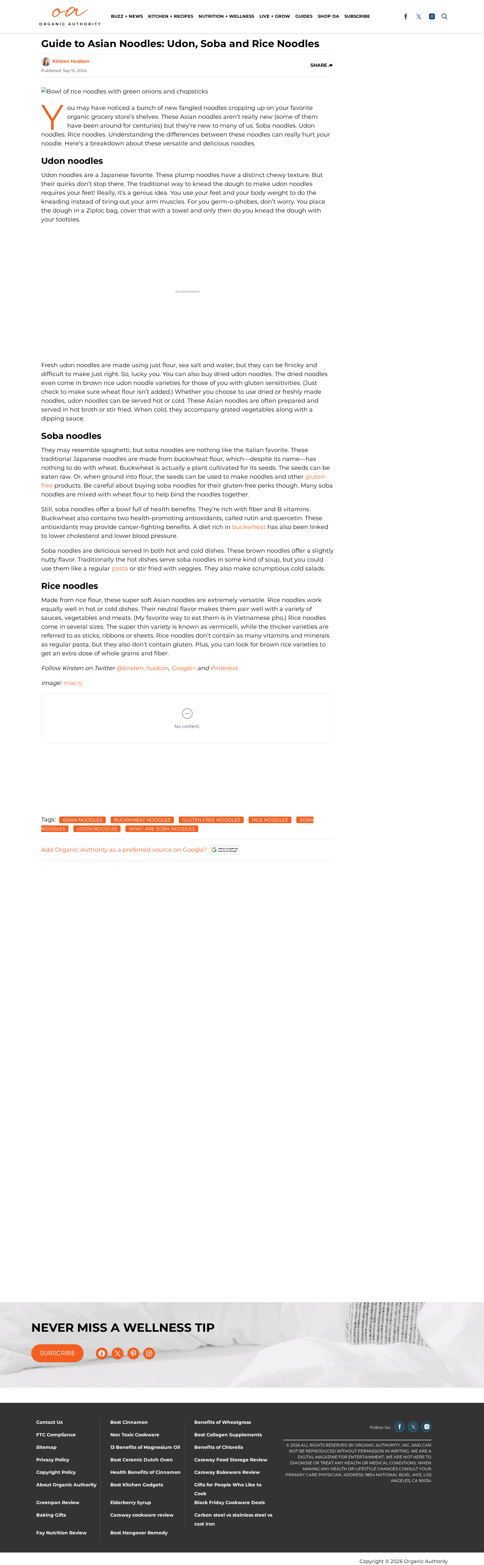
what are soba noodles (162, 829)
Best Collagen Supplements (228, 1435)
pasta (120, 568)
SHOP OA (328, 16)
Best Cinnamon (129, 1422)
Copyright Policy (56, 1472)
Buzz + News (127, 16)
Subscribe (357, 16)
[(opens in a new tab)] (405, 16)
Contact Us (49, 1422)
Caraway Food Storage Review (230, 1460)
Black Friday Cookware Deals (229, 1502)
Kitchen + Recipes (170, 16)
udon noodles (97, 829)
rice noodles (270, 820)
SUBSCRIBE (57, 1353)
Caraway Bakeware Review (227, 1472)
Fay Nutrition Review (61, 1533)
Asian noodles (82, 820)
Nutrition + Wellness (226, 16)
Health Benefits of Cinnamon (145, 1472)
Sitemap (46, 1447)
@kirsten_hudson (142, 668)
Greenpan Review (57, 1502)
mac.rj (72, 683)
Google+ (183, 668)
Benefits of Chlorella (218, 1447)
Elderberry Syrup (130, 1502)
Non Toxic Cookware (134, 1435)
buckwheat (249, 527)
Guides (303, 16)
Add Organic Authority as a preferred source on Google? (124, 849)
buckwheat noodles (142, 820)
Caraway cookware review (142, 1515)
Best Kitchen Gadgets (136, 1485)
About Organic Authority (66, 1485)
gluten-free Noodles (211, 820)
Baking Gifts (51, 1515)
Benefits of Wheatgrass (222, 1422)
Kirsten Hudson (71, 61)
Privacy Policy (52, 1460)
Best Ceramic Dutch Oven (141, 1460)
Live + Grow (274, 16)
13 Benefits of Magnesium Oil (145, 1447)
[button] (443, 16)
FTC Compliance (56, 1435)
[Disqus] (187, 949)
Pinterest (223, 668)
